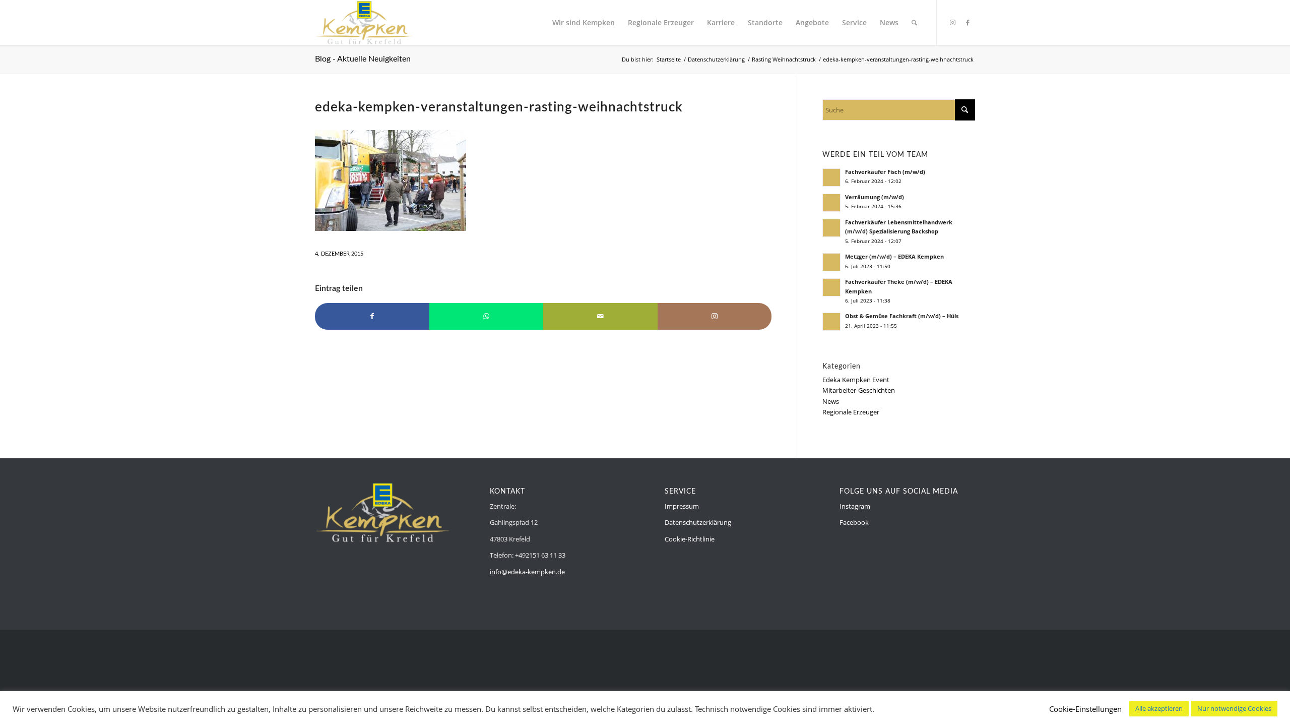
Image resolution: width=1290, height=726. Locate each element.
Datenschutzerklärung (698, 522)
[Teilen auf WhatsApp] (486, 316)
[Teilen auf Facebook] (372, 316)
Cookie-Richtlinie (690, 538)
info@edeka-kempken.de (527, 571)
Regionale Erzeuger (850, 411)
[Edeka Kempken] (364, 22)
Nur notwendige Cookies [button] (1234, 708)
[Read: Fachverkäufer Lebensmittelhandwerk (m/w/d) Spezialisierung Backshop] (831, 228)
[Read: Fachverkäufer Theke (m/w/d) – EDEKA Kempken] (831, 287)
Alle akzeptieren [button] (1159, 708)
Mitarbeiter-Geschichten (858, 390)
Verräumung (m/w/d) (874, 197)
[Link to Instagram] (715, 316)
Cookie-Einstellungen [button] (1085, 708)
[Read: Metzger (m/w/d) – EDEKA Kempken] (831, 262)
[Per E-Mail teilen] (600, 316)
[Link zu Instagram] (952, 22)
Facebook (854, 522)
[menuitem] (583, 22)
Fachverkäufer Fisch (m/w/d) (885, 171)
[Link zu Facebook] (967, 22)
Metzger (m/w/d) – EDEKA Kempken (894, 256)
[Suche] (914, 22)
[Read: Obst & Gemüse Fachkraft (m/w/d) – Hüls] (831, 322)
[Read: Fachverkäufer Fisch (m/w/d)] (831, 177)
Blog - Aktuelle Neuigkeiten (363, 59)
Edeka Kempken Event (855, 379)
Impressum (682, 506)
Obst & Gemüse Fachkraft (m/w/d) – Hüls (901, 316)
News (830, 401)
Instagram (855, 506)
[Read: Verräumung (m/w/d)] (831, 203)
